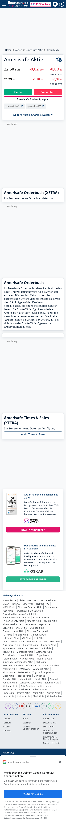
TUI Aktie (7, 634)
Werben (27, 723)
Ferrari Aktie (9, 655)
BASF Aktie (21, 627)
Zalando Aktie (52, 682)
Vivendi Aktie (27, 658)
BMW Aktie (24, 672)
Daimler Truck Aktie (40, 648)
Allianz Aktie (21, 634)
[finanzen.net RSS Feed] (58, 706)
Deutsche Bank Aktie (14, 641)
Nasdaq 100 (42, 603)
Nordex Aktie (9, 689)
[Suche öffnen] (55, 4)
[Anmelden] (61, 4)
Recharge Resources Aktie (16, 617)
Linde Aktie (8, 692)
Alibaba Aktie (40, 689)
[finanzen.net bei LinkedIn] (37, 706)
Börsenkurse (9, 600)
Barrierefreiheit (51, 743)
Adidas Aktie (44, 686)
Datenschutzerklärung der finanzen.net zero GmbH (25, 818)
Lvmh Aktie (8, 696)
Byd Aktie (39, 637)
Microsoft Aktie (52, 641)
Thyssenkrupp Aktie (43, 672)
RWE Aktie (41, 661)
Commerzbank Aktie (13, 631)
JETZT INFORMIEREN (33, 529)
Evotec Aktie (23, 692)
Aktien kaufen (54, 696)
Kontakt (7, 718)
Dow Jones (27, 603)
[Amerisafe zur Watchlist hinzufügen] (59, 59)
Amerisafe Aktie (34, 49)
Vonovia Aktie (10, 682)
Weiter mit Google (33, 794)
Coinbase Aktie (51, 665)
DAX (36, 600)
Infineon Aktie (33, 665)
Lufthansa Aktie (11, 637)
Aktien (18, 49)
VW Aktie (26, 637)
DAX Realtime (48, 600)
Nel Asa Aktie (34, 641)
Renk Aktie (8, 651)
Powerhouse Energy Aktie (29, 610)
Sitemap (7, 730)
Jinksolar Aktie (48, 644)
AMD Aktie (25, 668)
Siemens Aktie (38, 634)
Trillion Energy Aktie (13, 620)
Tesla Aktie (30, 624)
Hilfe (25, 718)
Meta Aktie (8, 675)
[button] (40, 4)
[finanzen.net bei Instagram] (8, 706)
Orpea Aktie (51, 607)
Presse (6, 727)
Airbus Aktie (9, 672)
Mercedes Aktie (24, 651)
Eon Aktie (55, 679)
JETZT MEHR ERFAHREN (33, 579)
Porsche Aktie (24, 675)
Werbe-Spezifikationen (31, 728)
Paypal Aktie (43, 655)
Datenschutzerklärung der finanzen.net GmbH (23, 815)
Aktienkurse (25, 600)
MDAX (6, 603)
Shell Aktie (38, 696)
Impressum (49, 718)
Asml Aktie (38, 692)
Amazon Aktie (34, 620)
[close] (59, 762)
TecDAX (16, 603)
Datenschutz (50, 723)
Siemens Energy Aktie (38, 631)
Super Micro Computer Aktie (18, 661)
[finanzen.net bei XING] (44, 706)
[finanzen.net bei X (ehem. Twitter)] (29, 706)
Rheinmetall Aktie (12, 624)
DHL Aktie (8, 627)
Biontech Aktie (30, 644)
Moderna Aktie (44, 658)
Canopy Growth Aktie (31, 682)
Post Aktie (8, 610)
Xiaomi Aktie (26, 679)
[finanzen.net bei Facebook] (15, 706)
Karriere (7, 723)
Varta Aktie (41, 679)
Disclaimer (48, 727)
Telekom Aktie (10, 658)
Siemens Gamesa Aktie (30, 607)
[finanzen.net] (18, 2)
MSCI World (9, 607)
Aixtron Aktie (53, 692)
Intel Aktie (24, 689)
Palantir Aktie (10, 668)
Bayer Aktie (44, 624)
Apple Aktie (9, 648)
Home (8, 49)
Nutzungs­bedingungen (50, 731)
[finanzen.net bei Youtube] (22, 706)
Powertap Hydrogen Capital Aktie (20, 614)
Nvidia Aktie (50, 620)
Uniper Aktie (23, 696)
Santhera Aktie (41, 617)
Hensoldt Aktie (26, 655)
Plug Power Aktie (11, 644)
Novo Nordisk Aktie (13, 665)
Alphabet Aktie (41, 668)
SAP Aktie (22, 648)
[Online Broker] (18, 5)
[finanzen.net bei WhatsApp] (51, 706)
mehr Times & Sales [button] (33, 434)
